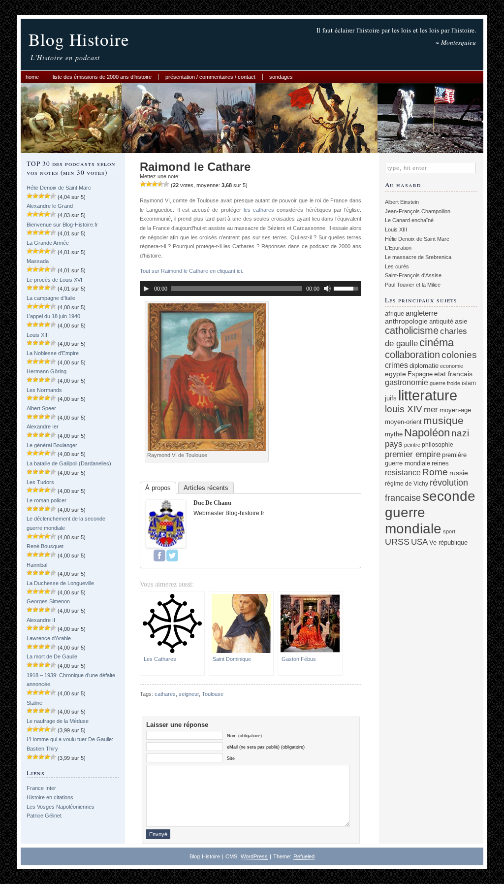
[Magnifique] (166, 184)
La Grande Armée (48, 243)
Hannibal (37, 565)
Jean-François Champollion (417, 211)
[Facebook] (159, 555)
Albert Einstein (402, 202)
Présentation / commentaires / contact (210, 77)
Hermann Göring (46, 371)
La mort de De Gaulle (52, 656)
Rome (435, 472)
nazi (460, 433)
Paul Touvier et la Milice (413, 285)
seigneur (189, 694)
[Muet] (327, 289)
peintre (412, 445)
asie (461, 321)
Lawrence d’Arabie (49, 638)
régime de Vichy (406, 483)
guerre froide (445, 383)
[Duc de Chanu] (166, 546)
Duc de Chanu (212, 502)
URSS (397, 542)
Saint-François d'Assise (413, 275)
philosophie (437, 444)
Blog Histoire (79, 39)
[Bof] (143, 184)
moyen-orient (403, 422)
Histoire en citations (50, 797)
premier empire (413, 454)
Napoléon (427, 432)
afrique (394, 313)
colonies (459, 355)
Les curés (397, 266)
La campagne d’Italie (51, 298)
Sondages (281, 77)
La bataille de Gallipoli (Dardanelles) (69, 463)
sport (449, 531)
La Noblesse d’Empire (53, 353)
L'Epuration (398, 248)
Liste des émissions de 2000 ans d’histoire (102, 77)
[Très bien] (160, 184)
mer (431, 409)
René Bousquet (45, 546)
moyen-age (455, 410)
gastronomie (406, 382)
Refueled (304, 856)
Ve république (448, 542)
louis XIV (403, 409)
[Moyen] (149, 184)
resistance (403, 472)
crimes (396, 364)
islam (469, 383)
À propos (158, 487)
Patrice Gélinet (44, 816)
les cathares (259, 210)
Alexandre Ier (43, 426)
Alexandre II (41, 620)
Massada (38, 261)
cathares (165, 694)
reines (440, 463)
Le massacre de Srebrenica (418, 257)
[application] (250, 288)
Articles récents (206, 487)
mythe (394, 434)
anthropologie (406, 321)
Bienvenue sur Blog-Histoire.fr (62, 225)
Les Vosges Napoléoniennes (60, 807)
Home (32, 77)
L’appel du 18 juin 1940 (53, 316)
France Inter (41, 788)
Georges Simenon (48, 601)
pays (394, 444)
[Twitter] (172, 555)
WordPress (254, 856)
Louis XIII (38, 335)
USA (419, 542)
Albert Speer (41, 408)
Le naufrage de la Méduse (58, 721)
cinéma (436, 342)
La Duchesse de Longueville (60, 583)
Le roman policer (46, 500)
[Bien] (155, 184)
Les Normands (44, 390)
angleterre (422, 313)
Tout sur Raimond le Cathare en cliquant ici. (191, 271)
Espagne (420, 374)
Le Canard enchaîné (409, 220)
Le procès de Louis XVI (54, 280)
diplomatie (424, 365)
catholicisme (412, 330)
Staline (34, 703)
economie (451, 366)
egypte (395, 374)
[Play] (146, 289)
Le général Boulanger (52, 445)
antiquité (441, 321)
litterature (427, 395)
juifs (391, 398)
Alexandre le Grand (50, 206)
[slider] (347, 287)
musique (443, 420)
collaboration (412, 354)
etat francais (453, 374)
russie (458, 473)
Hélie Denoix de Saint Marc (59, 188)
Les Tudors (40, 482)
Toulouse (212, 694)
